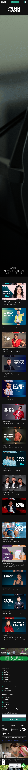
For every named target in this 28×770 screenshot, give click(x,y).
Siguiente (22, 639)
